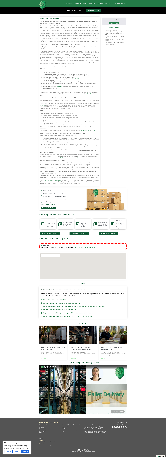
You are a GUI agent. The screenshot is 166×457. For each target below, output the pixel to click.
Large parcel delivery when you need (113, 32)
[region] (17, 447)
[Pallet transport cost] (104, 44)
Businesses (100, 3)
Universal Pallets (85, 130)
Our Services (69, 3)
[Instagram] (115, 427)
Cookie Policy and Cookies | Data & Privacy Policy (93, 426)
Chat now (41, 438)
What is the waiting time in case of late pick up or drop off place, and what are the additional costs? (74, 306)
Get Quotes (65, 428)
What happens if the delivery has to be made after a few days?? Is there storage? (68, 316)
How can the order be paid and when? (54, 300)
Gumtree (93, 130)
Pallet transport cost (109, 44)
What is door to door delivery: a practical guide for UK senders (81, 348)
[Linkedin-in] (117, 427)
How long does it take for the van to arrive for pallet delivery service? (64, 290)
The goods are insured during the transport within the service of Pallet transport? (68, 313)
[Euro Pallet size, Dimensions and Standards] (104, 42)
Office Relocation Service (43, 426)
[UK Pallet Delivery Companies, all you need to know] (104, 37)
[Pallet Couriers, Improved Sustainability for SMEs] (104, 34)
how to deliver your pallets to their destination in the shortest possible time (67, 157)
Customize (8, 451)
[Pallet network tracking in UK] (104, 30)
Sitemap (40, 432)
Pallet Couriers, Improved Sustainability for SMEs (114, 34)
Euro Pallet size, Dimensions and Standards (115, 42)
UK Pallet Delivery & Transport (44, 430)
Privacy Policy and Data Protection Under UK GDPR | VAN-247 (95, 431)
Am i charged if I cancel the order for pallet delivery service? (61, 303)
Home (40, 15)
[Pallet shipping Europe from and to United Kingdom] (104, 40)
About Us (85, 3)
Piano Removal (42, 431)
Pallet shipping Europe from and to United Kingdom (114, 40)
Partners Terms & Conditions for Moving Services (93, 430)
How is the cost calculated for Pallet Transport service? (60, 310)
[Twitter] (119, 427)
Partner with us (92, 3)
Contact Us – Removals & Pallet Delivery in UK (71, 430)
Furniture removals (42, 428)
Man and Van (41, 427)
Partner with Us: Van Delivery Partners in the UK (71, 424)
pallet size (42, 105)
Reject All (17, 451)
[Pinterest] (123, 427)
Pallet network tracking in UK (111, 30)
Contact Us (111, 3)
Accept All (25, 451)
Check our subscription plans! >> (84, 247)
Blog (106, 3)
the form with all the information (53, 180)
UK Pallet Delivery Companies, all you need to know (114, 37)
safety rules (59, 86)
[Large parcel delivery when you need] (104, 32)
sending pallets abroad (85, 149)
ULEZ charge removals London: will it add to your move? (53, 348)
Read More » (43, 358)
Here (41, 166)
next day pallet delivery (75, 79)
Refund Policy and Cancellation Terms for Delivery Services (95, 432)
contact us (57, 183)
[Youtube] (121, 427)
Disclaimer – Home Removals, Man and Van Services (93, 427)
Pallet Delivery (46, 15)
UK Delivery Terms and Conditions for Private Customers (94, 424)
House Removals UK (43, 424)
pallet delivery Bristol (91, 93)
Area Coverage (78, 3)
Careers (64, 427)
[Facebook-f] (113, 427)
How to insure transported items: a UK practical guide (112, 348)
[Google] (126, 427)
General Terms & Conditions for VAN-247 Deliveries (93, 428)
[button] (83, 289)
